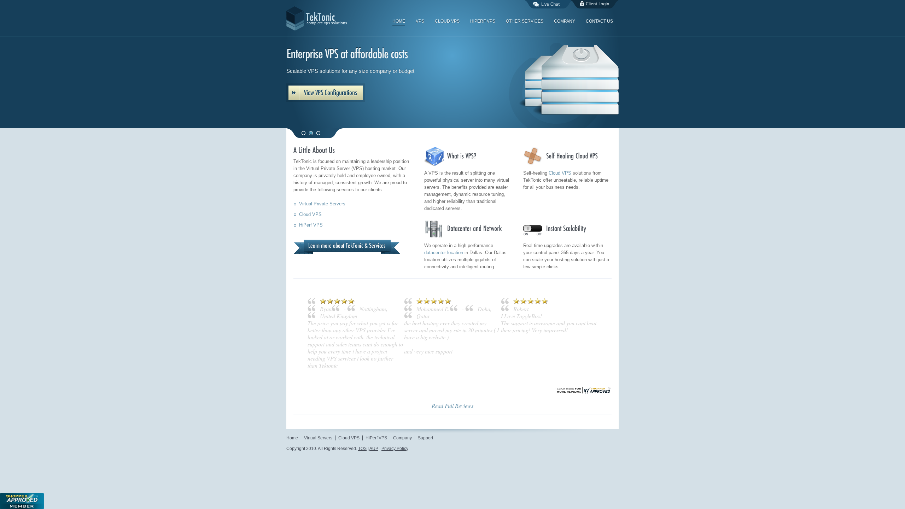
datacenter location (443, 252)
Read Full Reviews (452, 497)
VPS (420, 21)
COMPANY (564, 21)
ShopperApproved (22, 501)
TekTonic (339, 18)
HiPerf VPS (311, 225)
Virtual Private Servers (322, 203)
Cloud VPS (310, 214)
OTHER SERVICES (524, 21)
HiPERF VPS (482, 21)
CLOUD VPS (447, 21)
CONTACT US (599, 21)
